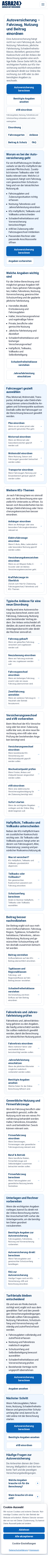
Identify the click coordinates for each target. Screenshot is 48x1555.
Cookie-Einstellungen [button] (24, 1543)
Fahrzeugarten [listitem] (16, 134)
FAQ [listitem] (34, 142)
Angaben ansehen (18, 1388)
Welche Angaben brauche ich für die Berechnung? (23, 1483)
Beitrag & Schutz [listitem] (17, 142)
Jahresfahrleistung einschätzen (24, 375)
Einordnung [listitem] (14, 127)
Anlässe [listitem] (33, 134)
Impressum (34, 1550)
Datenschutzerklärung (18, 1550)
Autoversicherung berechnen (24, 89)
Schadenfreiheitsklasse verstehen (24, 363)
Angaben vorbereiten (20, 261)
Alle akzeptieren (24, 1536)
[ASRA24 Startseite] (12, 4)
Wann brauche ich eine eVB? (23, 1497)
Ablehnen (24, 1529)
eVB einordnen (24, 109)
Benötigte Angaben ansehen (24, 100)
